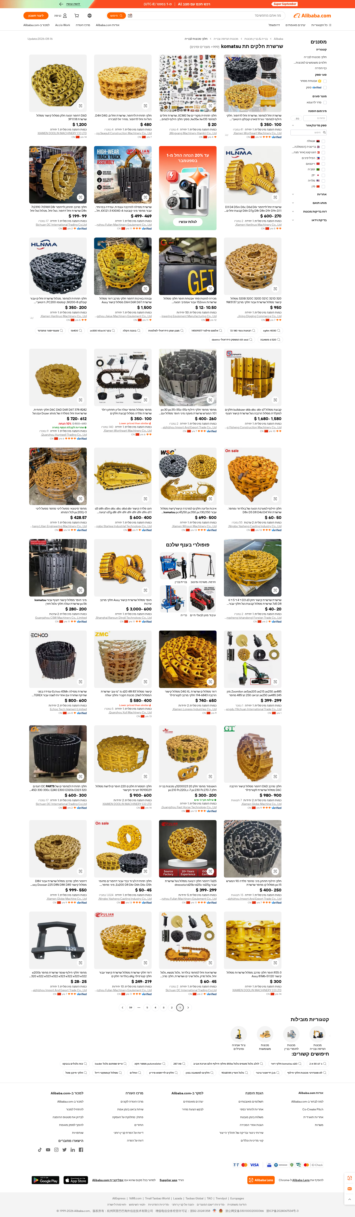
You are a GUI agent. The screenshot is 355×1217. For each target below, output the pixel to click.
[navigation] (308, 523)
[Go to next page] (122, 1007)
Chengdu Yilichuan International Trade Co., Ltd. (252, 709)
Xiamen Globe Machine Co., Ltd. (261, 804)
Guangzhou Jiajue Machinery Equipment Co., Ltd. (123, 316)
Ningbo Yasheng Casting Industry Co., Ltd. (254, 526)
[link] (349, 1178)
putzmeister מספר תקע (148, 1063)
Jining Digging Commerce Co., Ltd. (259, 316)
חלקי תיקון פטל (74, 1072)
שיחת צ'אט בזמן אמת (130, 1109)
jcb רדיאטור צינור (265, 1072)
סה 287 (177, 1063)
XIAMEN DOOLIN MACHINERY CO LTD (62, 133)
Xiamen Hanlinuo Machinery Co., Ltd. (258, 224)
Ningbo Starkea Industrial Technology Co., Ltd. (123, 526)
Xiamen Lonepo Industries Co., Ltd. (194, 709)
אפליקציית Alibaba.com (107, 1180)
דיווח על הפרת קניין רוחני (128, 1132)
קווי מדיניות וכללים (252, 1140)
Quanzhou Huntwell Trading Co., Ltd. (64, 434)
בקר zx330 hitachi (100, 330)
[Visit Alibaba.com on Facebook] (80, 1149)
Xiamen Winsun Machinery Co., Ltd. (194, 526)
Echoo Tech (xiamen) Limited (68, 709)
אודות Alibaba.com (311, 1093)
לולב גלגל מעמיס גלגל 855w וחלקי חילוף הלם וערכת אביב (226, 1063)
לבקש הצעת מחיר (192, 1109)
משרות (319, 1125)
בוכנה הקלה (129, 330)
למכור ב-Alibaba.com (70, 1101)
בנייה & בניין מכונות (256, 38)
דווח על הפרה (135, 1140)
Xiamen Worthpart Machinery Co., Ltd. (257, 133)
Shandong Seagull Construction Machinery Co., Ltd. (123, 133)
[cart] (76, 16)
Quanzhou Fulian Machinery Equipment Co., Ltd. (123, 224)
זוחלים (133, 1072)
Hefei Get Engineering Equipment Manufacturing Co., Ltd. (188, 316)
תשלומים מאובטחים (251, 1101)
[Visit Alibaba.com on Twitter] (64, 1149)
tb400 (74, 330)
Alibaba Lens (301, 1180)
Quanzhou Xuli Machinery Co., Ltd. (130, 712)
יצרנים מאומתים (193, 1101)
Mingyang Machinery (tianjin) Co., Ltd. (193, 133)
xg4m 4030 (269, 330)
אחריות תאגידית (313, 1117)
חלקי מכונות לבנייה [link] (196, 38)
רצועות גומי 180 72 (240, 330)
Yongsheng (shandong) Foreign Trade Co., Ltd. (252, 617)
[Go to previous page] (188, 1007)
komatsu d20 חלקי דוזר (284, 1063)
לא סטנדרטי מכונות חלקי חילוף (304, 1072)
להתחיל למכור (74, 1109)
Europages (237, 1198)
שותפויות (77, 1132)
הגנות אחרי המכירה (251, 1125)
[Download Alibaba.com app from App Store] (75, 1180)
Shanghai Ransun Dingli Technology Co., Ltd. (123, 617)
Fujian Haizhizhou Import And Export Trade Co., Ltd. (188, 427)
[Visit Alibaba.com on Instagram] (56, 1149)
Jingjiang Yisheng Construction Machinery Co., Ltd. (252, 427)
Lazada (177, 1198)
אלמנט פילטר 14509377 (204, 330)
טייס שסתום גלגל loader (109, 1063)
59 (130, 1007)
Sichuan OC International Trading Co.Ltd (61, 224)
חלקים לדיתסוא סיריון (161, 1072)
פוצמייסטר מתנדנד (48, 330)
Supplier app (168, 1180)
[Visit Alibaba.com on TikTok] (39, 1149)
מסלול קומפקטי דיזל (106, 1072)
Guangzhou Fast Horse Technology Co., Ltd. (189, 807)
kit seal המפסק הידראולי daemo (230, 339)
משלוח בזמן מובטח (251, 1117)
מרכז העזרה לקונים (132, 1101)
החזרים (138, 1125)
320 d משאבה (268, 339)
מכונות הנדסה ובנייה (226, 38)
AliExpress (119, 1198)
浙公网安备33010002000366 (244, 1210)
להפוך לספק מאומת (71, 1125)
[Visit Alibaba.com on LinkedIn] (72, 1149)
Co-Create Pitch (312, 1109)
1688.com (135, 1198)
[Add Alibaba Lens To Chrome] (261, 1180)
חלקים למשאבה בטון (198, 1072)
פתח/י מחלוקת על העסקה (127, 1117)
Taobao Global (194, 1198)
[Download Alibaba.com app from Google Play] (45, 1180)
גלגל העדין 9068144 (232, 1072)
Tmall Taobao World (157, 1198)
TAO (209, 1198)
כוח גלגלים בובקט (72, 1063)
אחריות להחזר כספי (251, 1109)
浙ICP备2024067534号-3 (282, 1210)
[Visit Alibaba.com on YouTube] (48, 1149)
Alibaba (278, 38)
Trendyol (221, 1198)
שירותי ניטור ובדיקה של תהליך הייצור (241, 1132)
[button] (130, 15)
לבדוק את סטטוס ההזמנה (68, 1117)
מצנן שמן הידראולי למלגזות (164, 330)
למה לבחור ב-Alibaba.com (307, 1101)
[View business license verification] (215, 1211)
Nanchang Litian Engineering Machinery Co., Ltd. (58, 526)
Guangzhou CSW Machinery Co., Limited (61, 617)
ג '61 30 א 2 (315, 1063)
